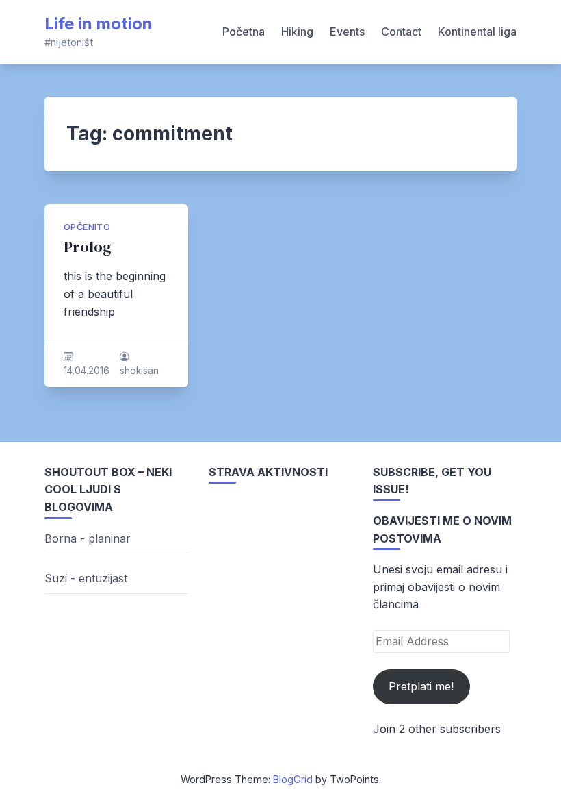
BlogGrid (293, 779)
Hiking (297, 31)
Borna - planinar (87, 538)
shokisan (139, 370)
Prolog (88, 247)
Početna (243, 31)
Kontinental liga (477, 31)
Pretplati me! (421, 686)
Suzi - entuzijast (85, 578)
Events (347, 31)
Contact (401, 31)
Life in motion (98, 24)
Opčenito (87, 227)
